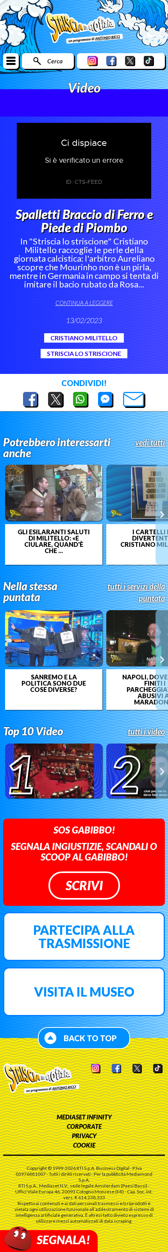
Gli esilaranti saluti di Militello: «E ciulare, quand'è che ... (54, 541)
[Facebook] (111, 61)
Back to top (90, 1038)
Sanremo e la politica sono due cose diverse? (53, 683)
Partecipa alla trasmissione (84, 936)
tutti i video (146, 731)
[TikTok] (149, 61)
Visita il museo (84, 991)
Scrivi (84, 885)
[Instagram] (93, 61)
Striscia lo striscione (84, 353)
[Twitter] (130, 61)
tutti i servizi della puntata (136, 592)
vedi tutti (150, 442)
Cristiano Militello (84, 337)
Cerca (55, 61)
